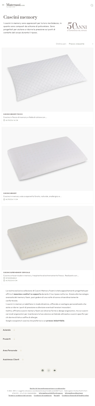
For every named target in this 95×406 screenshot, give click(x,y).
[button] (3, 5)
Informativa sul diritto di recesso (51, 393)
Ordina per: (61, 43)
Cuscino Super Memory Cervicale (16, 272)
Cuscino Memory (10, 193)
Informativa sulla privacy (74, 393)
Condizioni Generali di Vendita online (75, 395)
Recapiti (57, 395)
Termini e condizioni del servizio (20, 395)
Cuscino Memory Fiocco (13, 114)
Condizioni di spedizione (43, 395)
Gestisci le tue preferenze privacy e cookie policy (47, 388)
